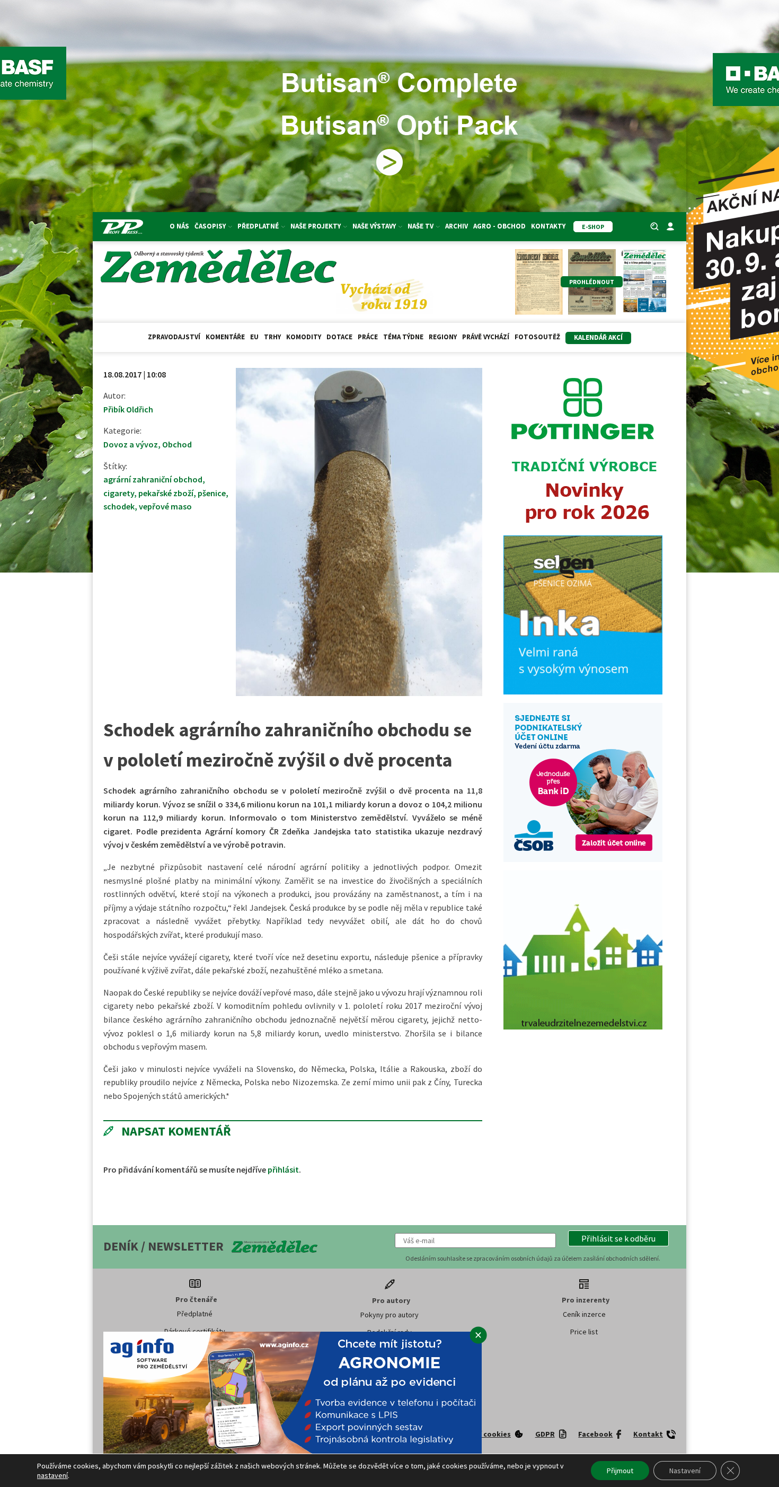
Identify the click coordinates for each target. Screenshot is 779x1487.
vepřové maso (165, 506)
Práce (368, 336)
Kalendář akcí (598, 337)
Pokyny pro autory (389, 1314)
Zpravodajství (174, 336)
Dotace (339, 336)
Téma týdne (403, 336)
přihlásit (283, 1169)
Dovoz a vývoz (130, 444)
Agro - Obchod (499, 226)
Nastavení (685, 1470)
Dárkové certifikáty (194, 1331)
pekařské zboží (165, 493)
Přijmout (620, 1470)
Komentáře (225, 336)
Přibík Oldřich (128, 409)
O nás (179, 226)
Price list (584, 1331)
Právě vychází (485, 336)
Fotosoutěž (537, 336)
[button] (618, 1238)
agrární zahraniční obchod (152, 479)
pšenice (212, 493)
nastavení (52, 1475)
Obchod (177, 444)
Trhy (272, 336)
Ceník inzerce (584, 1314)
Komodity (303, 336)
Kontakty (548, 226)
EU (254, 336)
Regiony (443, 336)
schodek (119, 506)
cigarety (118, 493)
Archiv (456, 226)
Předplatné (195, 1313)
